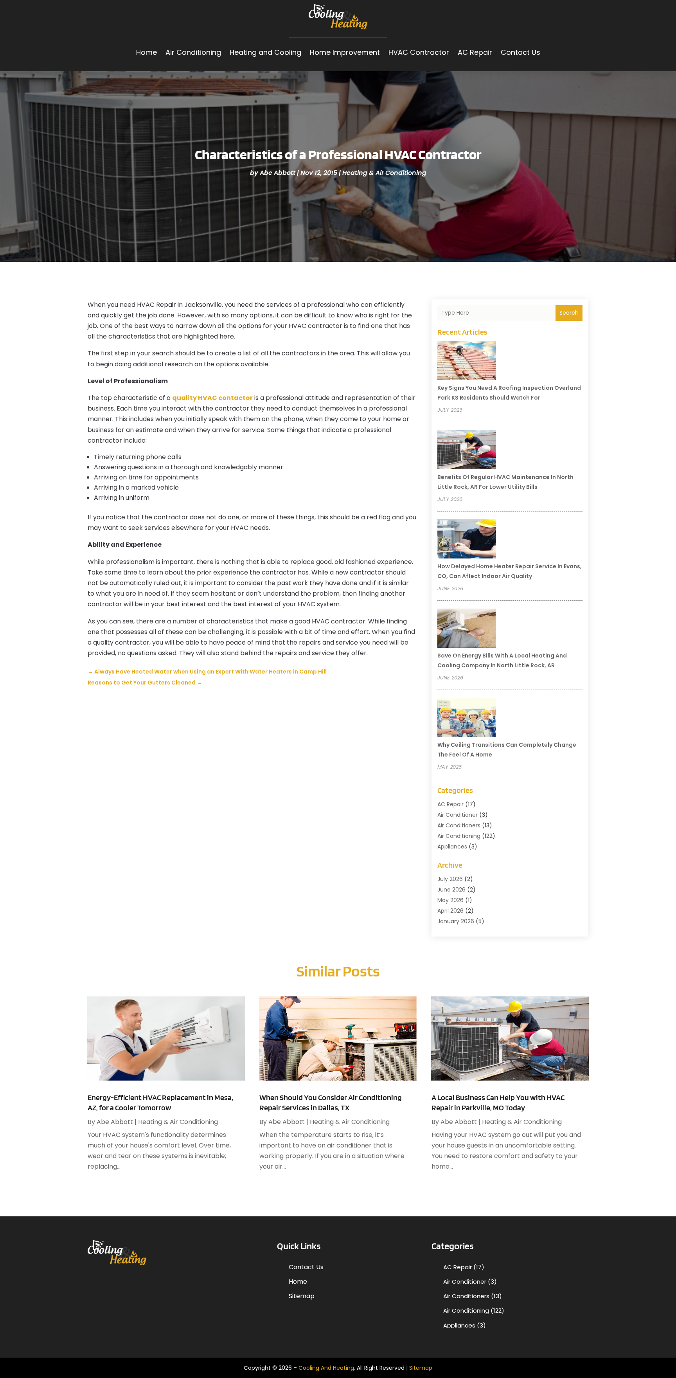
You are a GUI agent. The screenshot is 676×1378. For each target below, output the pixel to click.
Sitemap (302, 1296)
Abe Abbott (277, 172)
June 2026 (451, 889)
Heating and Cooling (265, 52)
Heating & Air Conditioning (384, 172)
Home (146, 52)
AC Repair (475, 52)
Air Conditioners (458, 825)
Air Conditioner (457, 815)
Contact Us (520, 52)
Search (569, 313)
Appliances (452, 846)
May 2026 (450, 900)
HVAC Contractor (418, 52)
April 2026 (450, 911)
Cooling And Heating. (326, 1368)
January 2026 (455, 921)
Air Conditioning (193, 52)
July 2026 (450, 879)
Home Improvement (345, 52)
